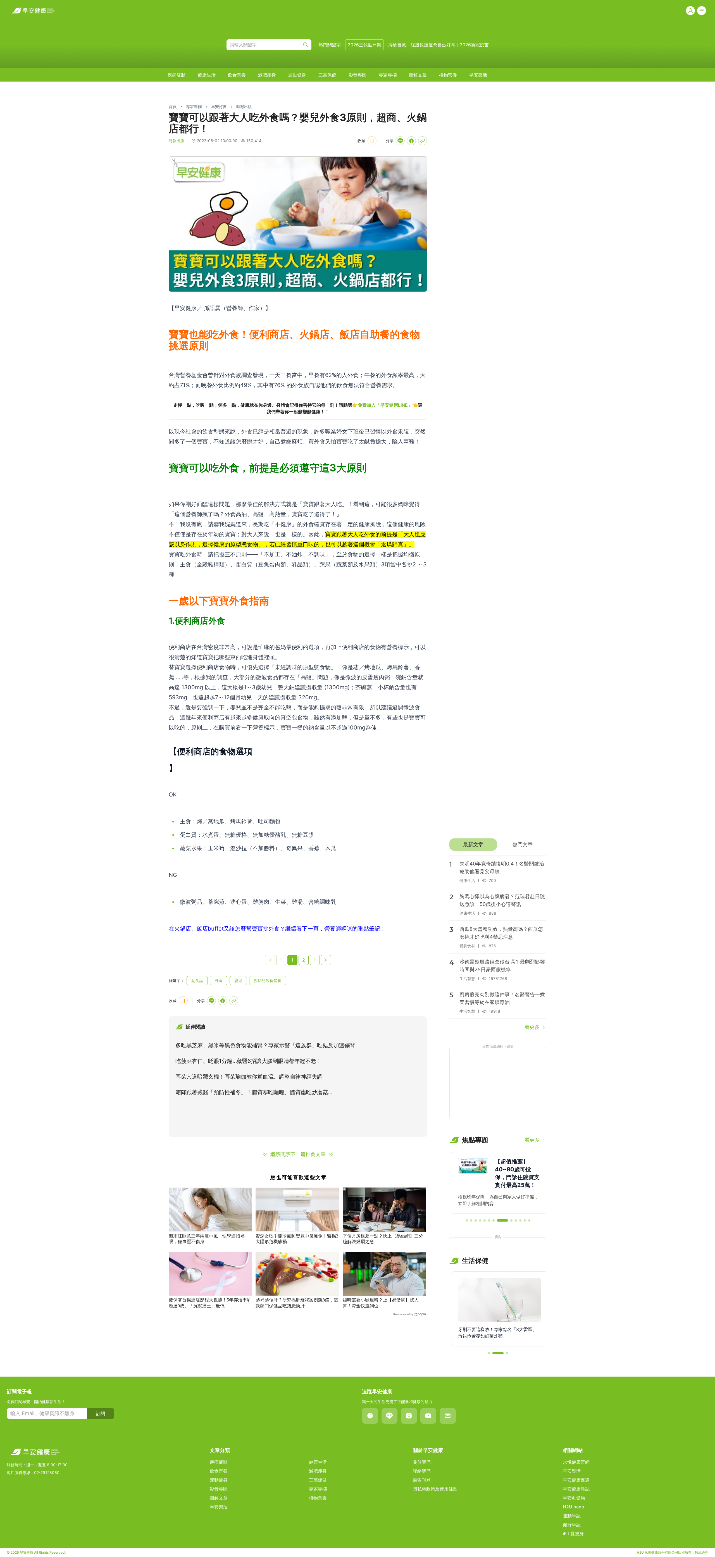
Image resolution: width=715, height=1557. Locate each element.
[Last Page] (326, 960)
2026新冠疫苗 (474, 44)
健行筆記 (572, 1524)
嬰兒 (238, 980)
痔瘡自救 (397, 44)
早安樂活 (478, 75)
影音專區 (357, 75)
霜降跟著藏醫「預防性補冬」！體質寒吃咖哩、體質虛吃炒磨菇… (253, 1092)
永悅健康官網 (576, 1462)
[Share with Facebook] (411, 140)
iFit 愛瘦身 (573, 1533)
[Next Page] (315, 960)
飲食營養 (237, 75)
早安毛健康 (574, 1498)
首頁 (173, 106)
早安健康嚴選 (576, 1480)
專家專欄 (388, 75)
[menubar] (327, 75)
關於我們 (422, 1462)
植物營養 (448, 75)
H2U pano (573, 1507)
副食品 (197, 980)
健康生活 (207, 75)
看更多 (532, 1027)
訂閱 (100, 1413)
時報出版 (244, 106)
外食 (219, 980)
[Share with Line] (400, 140)
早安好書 (219, 106)
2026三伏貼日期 (364, 44)
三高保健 (327, 75)
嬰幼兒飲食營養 (267, 980)
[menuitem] (176, 75)
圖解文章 (418, 75)
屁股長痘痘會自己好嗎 (433, 44)
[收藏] (372, 140)
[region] (298, 408)
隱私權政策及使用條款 (435, 1489)
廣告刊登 (422, 1480)
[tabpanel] (497, 943)
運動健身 (297, 75)
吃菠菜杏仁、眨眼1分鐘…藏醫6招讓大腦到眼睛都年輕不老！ (248, 1061)
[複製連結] (422, 140)
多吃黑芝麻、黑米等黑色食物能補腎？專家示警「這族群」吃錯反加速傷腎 (265, 1045)
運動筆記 (572, 1515)
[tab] (473, 844)
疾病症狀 (176, 75)
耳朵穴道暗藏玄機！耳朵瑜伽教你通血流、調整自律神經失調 (249, 1076)
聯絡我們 (422, 1471)
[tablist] (497, 844)
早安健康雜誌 (576, 1489)
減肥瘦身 (267, 75)
